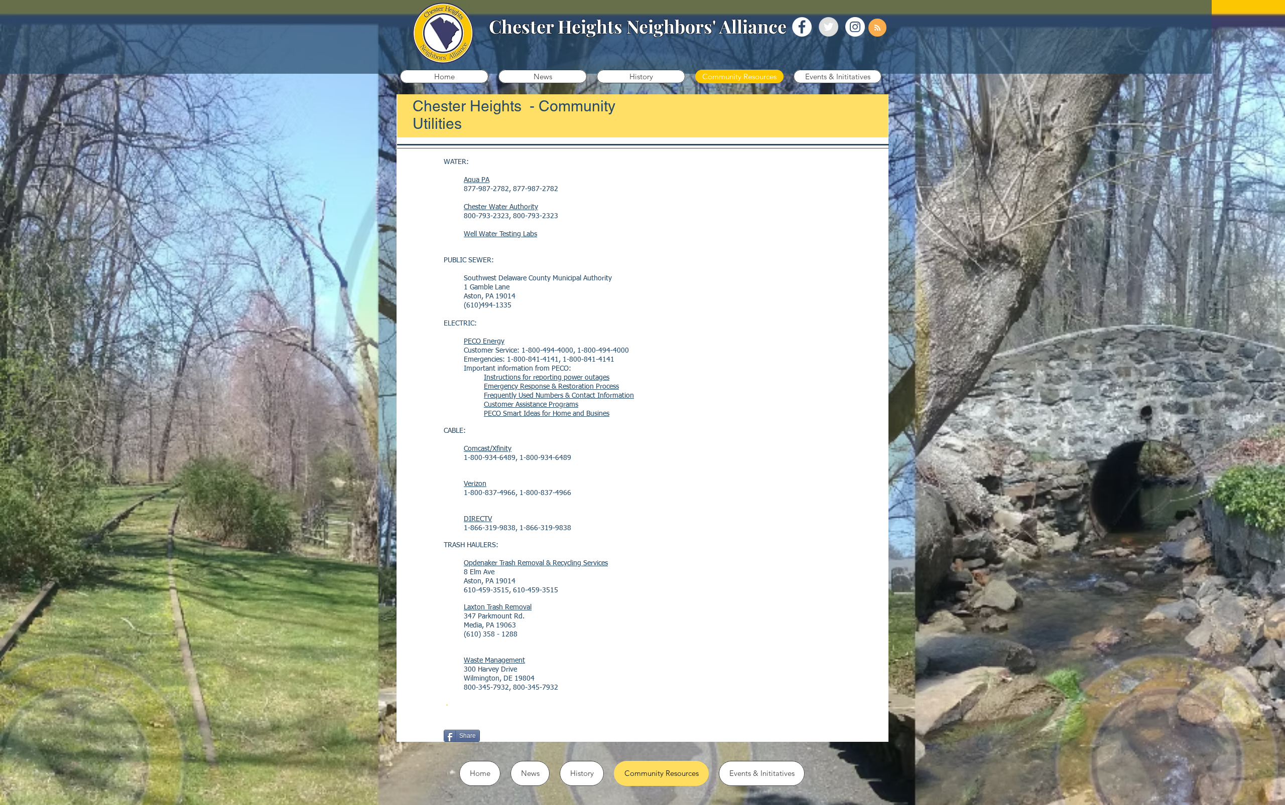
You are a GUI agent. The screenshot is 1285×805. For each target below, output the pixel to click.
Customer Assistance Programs (531, 404)
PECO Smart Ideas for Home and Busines (546, 413)
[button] (542, 76)
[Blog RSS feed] (877, 28)
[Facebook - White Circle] (802, 27)
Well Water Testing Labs (500, 234)
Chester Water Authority (501, 207)
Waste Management (494, 660)
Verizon (475, 484)
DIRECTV (478, 519)
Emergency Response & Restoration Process (551, 386)
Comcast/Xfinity (487, 448)
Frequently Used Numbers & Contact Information (559, 395)
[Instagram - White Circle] (855, 27)
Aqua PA (476, 180)
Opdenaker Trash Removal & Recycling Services (536, 563)
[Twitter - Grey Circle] (828, 27)
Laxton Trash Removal (498, 607)
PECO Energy (484, 341)
